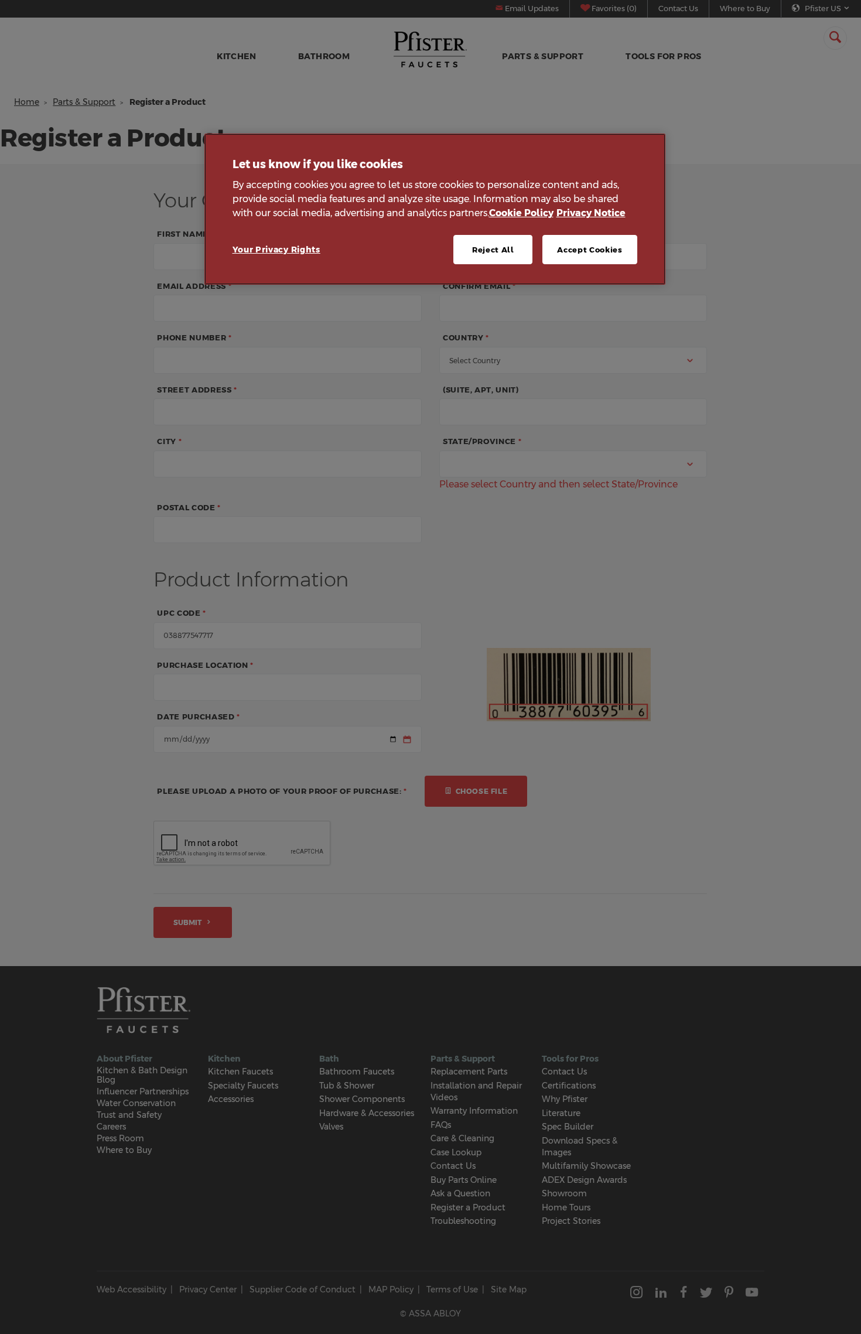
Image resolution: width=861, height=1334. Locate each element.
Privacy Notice (591, 213)
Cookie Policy (521, 213)
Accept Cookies (589, 249)
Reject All (493, 249)
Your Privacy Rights (276, 249)
